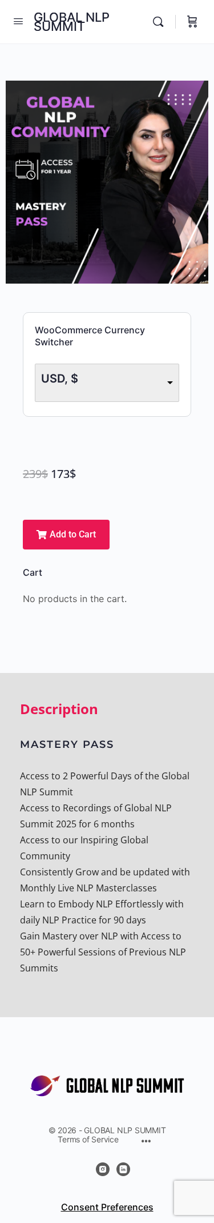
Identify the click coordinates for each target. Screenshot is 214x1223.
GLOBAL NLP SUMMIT (72, 22)
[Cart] (192, 21)
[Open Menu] (18, 21)
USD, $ (59, 378)
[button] (66, 534)
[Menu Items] (146, 1142)
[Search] (161, 21)
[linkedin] (123, 1169)
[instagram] (103, 1169)
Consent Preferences (107, 1207)
